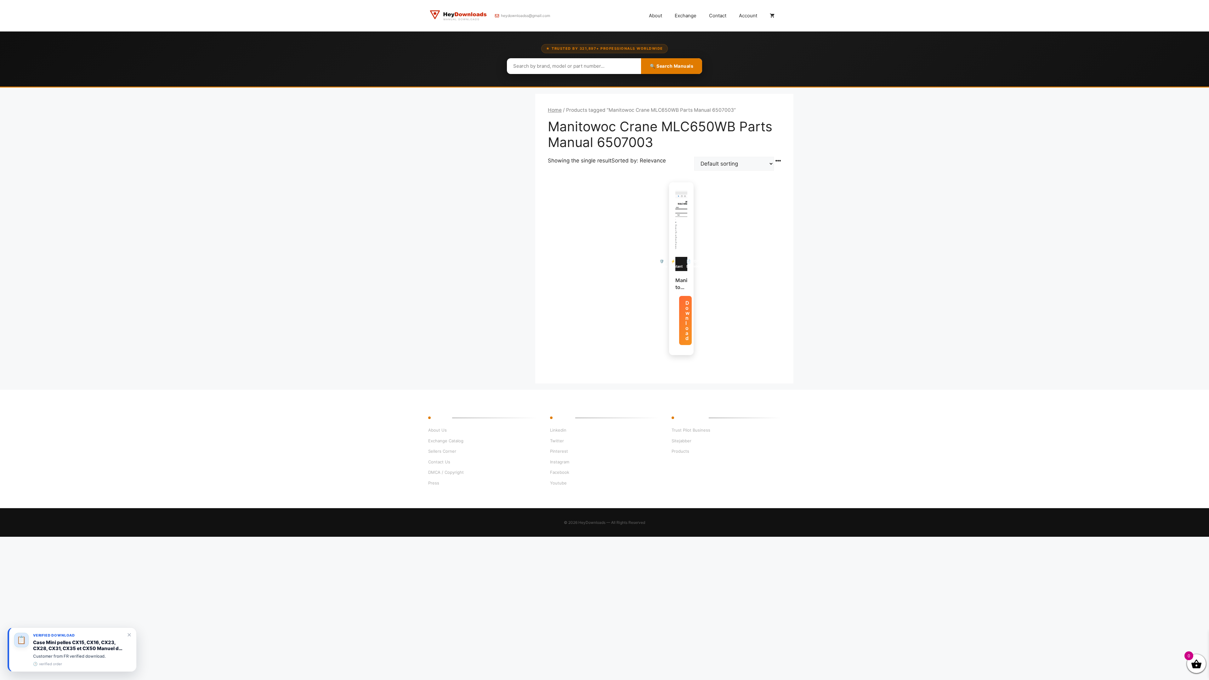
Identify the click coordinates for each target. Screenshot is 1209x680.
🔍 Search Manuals (671, 66)
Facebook (559, 472)
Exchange (685, 16)
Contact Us (439, 461)
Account (748, 16)
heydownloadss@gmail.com (525, 15)
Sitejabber (681, 440)
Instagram (559, 461)
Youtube (558, 482)
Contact (717, 16)
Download (687, 320)
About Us (437, 430)
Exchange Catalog (445, 440)
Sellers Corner (442, 451)
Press (433, 482)
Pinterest (559, 451)
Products (680, 451)
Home (555, 110)
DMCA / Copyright (446, 472)
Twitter (557, 440)
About (655, 16)
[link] (72, 649)
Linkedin (558, 430)
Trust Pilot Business (691, 430)
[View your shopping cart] (772, 15)
